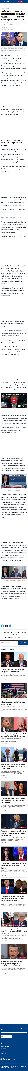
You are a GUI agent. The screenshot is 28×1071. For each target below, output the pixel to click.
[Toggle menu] (25, 1)
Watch (21, 1)
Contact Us (3, 1056)
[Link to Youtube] (9, 1059)
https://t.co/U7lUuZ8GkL (8, 232)
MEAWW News (4, 1028)
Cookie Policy (3, 1051)
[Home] (5, 1)
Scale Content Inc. (17, 1028)
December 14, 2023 (20, 236)
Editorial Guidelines (5, 1046)
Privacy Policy (4, 1048)
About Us (3, 1043)
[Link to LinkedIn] (14, 1059)
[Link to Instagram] (4, 1059)
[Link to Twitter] (6, 1059)
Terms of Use (3, 1053)
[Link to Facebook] (1, 1059)
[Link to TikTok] (11, 1059)
